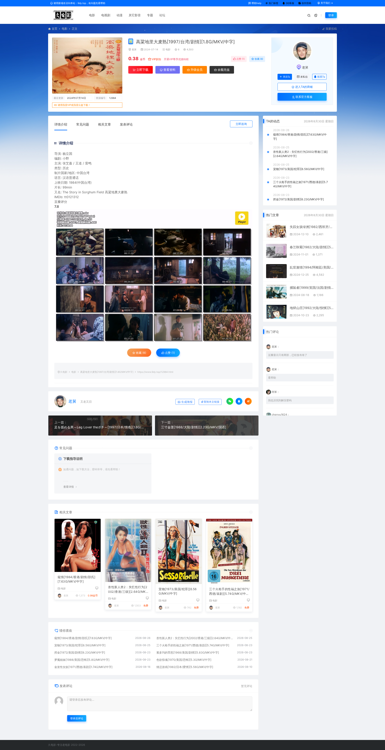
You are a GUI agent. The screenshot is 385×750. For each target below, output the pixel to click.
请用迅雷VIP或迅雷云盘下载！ (74, 104)
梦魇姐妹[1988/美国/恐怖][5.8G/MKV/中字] (81, 659)
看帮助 (272, 377)
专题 (150, 15)
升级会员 (196, 70)
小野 (66, 158)
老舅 (134, 49)
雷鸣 (88, 163)
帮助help (256, 3)
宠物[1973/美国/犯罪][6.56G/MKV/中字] (178, 591)
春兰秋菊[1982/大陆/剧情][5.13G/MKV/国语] (312, 247)
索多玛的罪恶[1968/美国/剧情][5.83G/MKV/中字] (187, 652)
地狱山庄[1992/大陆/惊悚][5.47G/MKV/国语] (312, 308)
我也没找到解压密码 (280, 400)
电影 (92, 15)
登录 (331, 15)
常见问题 (82, 124)
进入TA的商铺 (303, 86)
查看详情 (68, 486)
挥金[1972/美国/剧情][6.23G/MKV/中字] (79, 652)
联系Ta (321, 76)
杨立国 (67, 154)
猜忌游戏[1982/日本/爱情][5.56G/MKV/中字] (184, 667)
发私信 (304, 76)
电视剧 (105, 15)
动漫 (120, 15)
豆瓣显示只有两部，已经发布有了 (287, 355)
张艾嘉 (67, 163)
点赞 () (240, 58)
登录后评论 (76, 718)
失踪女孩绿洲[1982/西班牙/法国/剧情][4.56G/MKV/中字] (312, 227)
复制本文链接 (211, 401)
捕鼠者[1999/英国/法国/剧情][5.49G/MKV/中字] (312, 288)
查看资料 (169, 70)
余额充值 (223, 70)
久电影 (63, 371)
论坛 (162, 15)
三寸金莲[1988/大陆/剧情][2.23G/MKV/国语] (193, 427)
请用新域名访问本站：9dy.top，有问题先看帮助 (79, 3)
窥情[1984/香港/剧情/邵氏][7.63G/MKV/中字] (76, 579)
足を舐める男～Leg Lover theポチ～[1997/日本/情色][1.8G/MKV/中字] (100, 427)
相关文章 (104, 124)
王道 (78, 163)
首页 (54, 28)
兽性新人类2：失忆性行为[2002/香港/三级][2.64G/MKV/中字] (127, 589)
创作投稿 (306, 3)
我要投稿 (331, 28)
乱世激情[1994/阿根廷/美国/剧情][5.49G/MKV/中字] (312, 267)
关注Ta (286, 76)
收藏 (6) (258, 58)
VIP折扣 (156, 59)
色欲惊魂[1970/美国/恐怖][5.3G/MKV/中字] (183, 659)
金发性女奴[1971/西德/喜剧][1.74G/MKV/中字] (83, 667)
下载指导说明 (73, 459)
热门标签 (273, 3)
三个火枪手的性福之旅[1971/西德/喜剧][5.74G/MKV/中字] (229, 591)
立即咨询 (241, 124)
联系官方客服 (303, 96)
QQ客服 (289, 3)
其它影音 (135, 15)
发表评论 (126, 124)
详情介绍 (60, 124)
